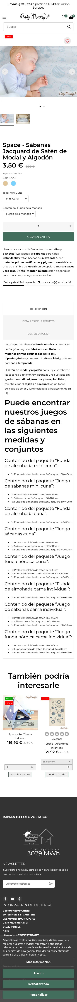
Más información (38, 962)
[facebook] (5, 898)
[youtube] (12, 899)
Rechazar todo (38, 984)
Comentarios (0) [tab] (38, 333)
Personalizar (38, 995)
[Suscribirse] (51, 883)
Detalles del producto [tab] (38, 321)
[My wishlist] (64, 17)
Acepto (39, 973)
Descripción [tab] (38, 308)
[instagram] (19, 898)
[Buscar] (69, 27)
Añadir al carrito (38, 236)
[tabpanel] (38, 71)
